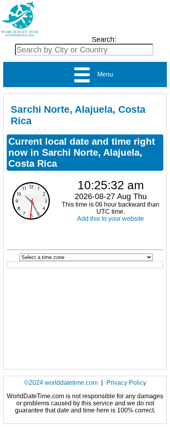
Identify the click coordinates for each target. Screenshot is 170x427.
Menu (102, 74)
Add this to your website (110, 218)
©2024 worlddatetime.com (61, 382)
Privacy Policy (126, 382)
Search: (104, 39)
